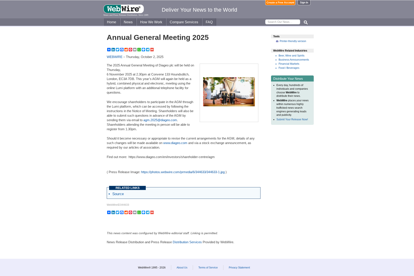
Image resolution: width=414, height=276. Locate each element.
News (128, 22)
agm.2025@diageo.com (160, 120)
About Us (182, 267)
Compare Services (184, 22)
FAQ (209, 22)
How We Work (151, 22)
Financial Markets (289, 63)
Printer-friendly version (293, 41)
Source (118, 194)
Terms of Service (208, 267)
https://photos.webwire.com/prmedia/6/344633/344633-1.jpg (183, 172)
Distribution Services (187, 242)
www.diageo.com (175, 143)
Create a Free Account (280, 2)
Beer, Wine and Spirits (291, 55)
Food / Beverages (289, 67)
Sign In (304, 2)
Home (111, 22)
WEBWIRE (114, 57)
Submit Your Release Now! (292, 119)
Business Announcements (294, 59)
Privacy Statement (239, 267)
